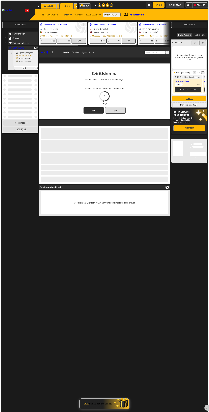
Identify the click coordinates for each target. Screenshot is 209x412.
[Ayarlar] (189, 5)
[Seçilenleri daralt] (32, 88)
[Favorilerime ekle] (85, 24)
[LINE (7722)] (42, 52)
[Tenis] (47, 52)
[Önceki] (35, 48)
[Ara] (167, 52)
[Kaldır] (167, 192)
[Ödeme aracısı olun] (149, 5)
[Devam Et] (202, 96)
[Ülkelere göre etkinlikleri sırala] (36, 88)
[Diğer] (146, 62)
